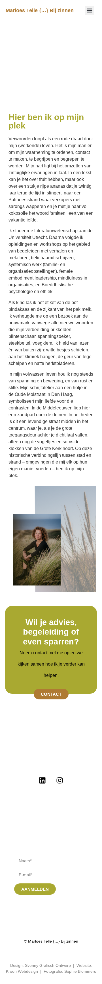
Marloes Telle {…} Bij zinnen (40, 10)
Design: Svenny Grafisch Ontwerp (40, 965)
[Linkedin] (42, 781)
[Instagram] (60, 781)
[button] (89, 10)
